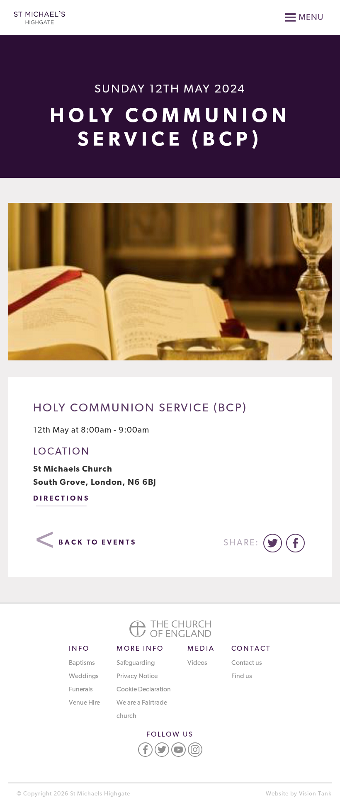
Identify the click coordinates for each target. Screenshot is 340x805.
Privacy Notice (137, 676)
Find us (241, 676)
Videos (197, 663)
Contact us (246, 663)
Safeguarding (136, 663)
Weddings (84, 676)
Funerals (81, 689)
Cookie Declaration (144, 689)
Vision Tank (315, 794)
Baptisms (82, 663)
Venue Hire (84, 703)
